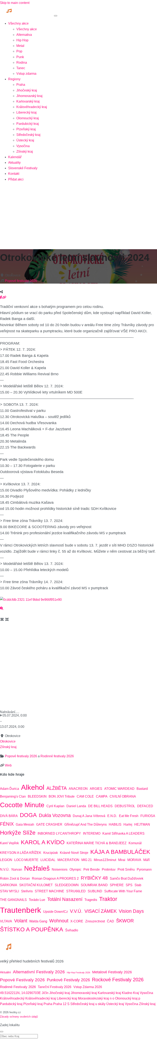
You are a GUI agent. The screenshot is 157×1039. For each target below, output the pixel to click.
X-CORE (76, 921)
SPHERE (117, 885)
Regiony (14, 79)
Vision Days (131, 911)
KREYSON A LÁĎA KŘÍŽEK (20, 852)
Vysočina (23, 146)
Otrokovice (8, 741)
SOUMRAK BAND (94, 885)
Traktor (108, 899)
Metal (20, 45)
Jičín (45, 993)
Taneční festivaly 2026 (54, 987)
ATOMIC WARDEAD (119, 788)
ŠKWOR (125, 920)
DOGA (28, 815)
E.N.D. (112, 816)
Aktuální (5, 972)
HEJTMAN (142, 824)
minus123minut (105, 860)
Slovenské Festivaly (22, 168)
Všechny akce (18, 23)
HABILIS (115, 824)
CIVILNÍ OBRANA (123, 796)
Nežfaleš (37, 868)
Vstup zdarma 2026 (87, 987)
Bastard (142, 788)
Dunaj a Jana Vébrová (89, 816)
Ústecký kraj (25, 140)
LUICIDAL (47, 860)
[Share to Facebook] (1, 297)
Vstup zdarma (26, 73)
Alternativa (24, 34)
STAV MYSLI (9, 891)
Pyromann (144, 869)
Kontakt (13, 173)
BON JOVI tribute (62, 796)
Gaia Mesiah (25, 824)
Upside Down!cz (55, 911)
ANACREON (78, 788)
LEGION (6, 860)
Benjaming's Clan (13, 796)
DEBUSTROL (125, 806)
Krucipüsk (50, 852)
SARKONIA (8, 885)
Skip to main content (14, 3)
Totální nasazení (64, 899)
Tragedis (90, 900)
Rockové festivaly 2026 (118, 979)
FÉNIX (7, 824)
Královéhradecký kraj (31, 107)
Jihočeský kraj (26, 90)
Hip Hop (22, 40)
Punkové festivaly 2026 (68, 980)
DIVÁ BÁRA (9, 816)
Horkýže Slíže (18, 832)
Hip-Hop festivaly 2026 (78, 972)
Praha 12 (59, 1004)
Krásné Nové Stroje (74, 852)
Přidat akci (16, 179)
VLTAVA (6, 921)
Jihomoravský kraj (29, 96)
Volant (20, 920)
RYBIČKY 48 (94, 878)
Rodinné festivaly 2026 (57, 756)
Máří (146, 860)
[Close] (1, 1031)
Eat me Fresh (128, 816)
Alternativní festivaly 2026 (39, 971)
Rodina (21, 62)
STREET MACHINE (49, 891)
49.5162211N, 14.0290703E (20, 993)
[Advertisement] (78, 214)
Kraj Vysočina (143, 993)
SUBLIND (95, 891)
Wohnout (58, 920)
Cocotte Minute (22, 805)
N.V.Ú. (4, 869)
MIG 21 (86, 860)
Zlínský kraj (24, 151)
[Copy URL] (4, 297)
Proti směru (126, 869)
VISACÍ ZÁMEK (100, 911)
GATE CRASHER (49, 824)
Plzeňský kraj (26, 129)
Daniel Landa (76, 806)
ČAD (110, 921)
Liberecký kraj (26, 112)
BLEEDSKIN (37, 796)
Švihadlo (71, 930)
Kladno (127, 993)
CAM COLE (85, 796)
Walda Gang (38, 921)
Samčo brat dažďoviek (126, 878)
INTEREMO (91, 833)
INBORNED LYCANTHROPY (59, 833)
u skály (100, 1004)
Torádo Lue (37, 900)
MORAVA (134, 860)
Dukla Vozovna (55, 815)
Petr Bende (91, 869)
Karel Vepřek (9, 843)
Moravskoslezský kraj (93, 998)
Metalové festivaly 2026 (112, 972)
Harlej (127, 824)
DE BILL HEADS (100, 806)
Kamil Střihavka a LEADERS (123, 833)
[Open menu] (55, 15)
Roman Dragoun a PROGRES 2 (55, 878)
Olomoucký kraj (27, 118)
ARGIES (96, 788)
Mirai (121, 860)
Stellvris (27, 891)
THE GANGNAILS (13, 900)
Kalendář (14, 157)
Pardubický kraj (27, 123)
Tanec (20, 68)
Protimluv (109, 869)
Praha (20, 84)
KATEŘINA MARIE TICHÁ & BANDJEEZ (97, 843)
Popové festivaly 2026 (21, 281)
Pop (19, 51)
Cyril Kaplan (55, 806)
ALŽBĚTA (56, 788)
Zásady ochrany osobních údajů (19, 1016)
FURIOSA (147, 816)
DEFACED (145, 806)
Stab (138, 885)
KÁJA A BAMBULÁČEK (120, 852)
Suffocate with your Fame (123, 891)
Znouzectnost (95, 921)
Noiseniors (59, 869)
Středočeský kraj (28, 134)
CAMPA (102, 796)
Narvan (16, 869)
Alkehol (32, 787)
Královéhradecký (12, 998)
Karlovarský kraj (28, 101)
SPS (129, 885)
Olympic (75, 869)
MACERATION (68, 860)
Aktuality (14, 162)
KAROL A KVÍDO (43, 842)
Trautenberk (20, 910)
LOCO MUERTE (26, 860)
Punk (20, 57)
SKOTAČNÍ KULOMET (36, 885)
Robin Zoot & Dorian (15, 878)
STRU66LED (76, 891)
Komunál (135, 843)
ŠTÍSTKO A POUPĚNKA (31, 929)
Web (8, 765)
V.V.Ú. (76, 911)
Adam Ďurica (9, 788)
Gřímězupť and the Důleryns (85, 824)
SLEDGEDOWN (67, 885)
